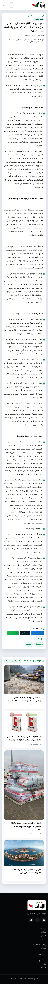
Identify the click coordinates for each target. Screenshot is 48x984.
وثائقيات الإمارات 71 (39, 945)
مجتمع (43, 936)
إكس (24, 633)
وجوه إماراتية (42, 955)
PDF (38, 638)
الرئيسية (41, 16)
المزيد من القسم (13, 661)
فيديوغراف (42, 939)
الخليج (44, 952)
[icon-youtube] (43, 920)
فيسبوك (36, 633)
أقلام (44, 964)
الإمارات (43, 932)
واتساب (11, 633)
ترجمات (43, 948)
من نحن (43, 968)
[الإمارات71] (39, 5)
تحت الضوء (31, 16)
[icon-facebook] (31, 920)
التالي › (29, 644)
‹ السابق (39, 644)
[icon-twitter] (37, 920)
